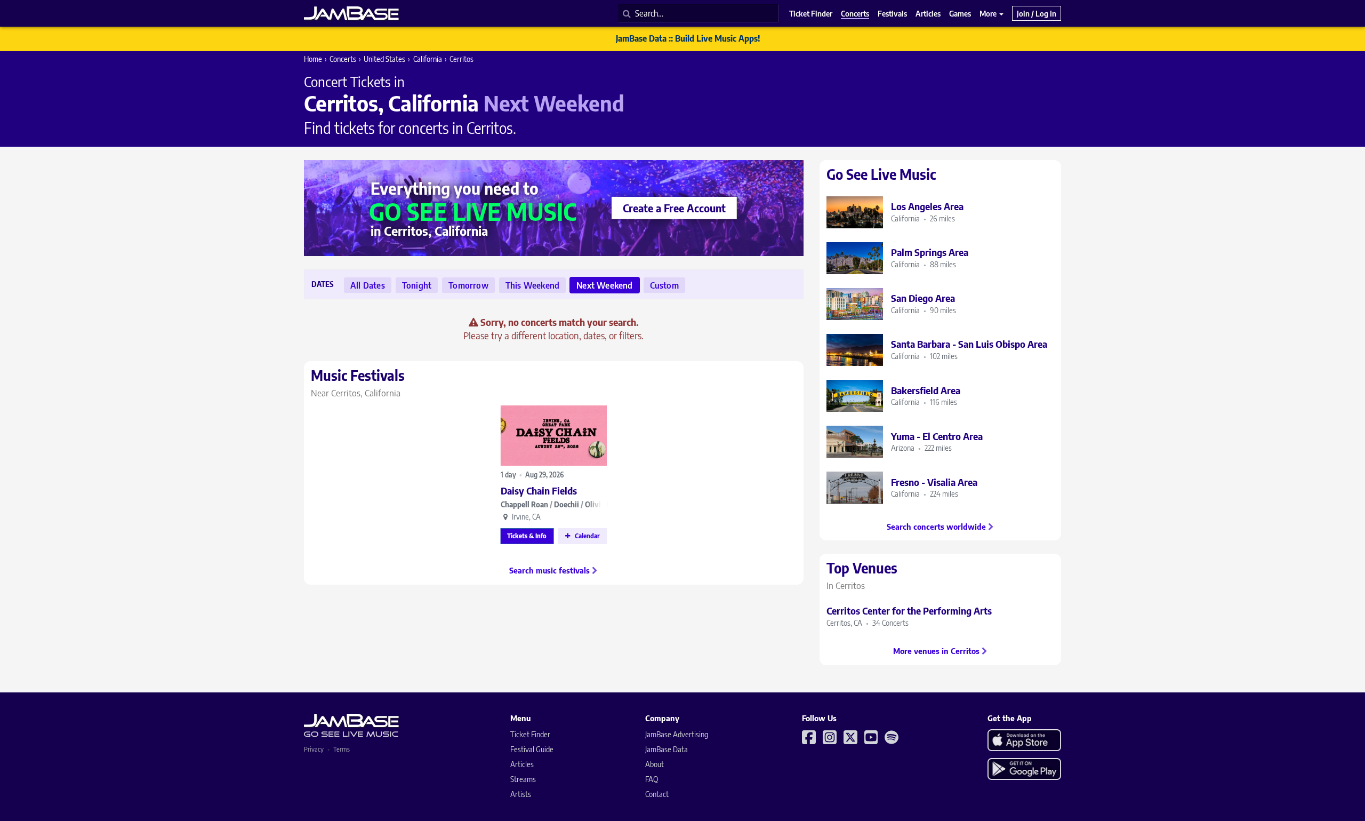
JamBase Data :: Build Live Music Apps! (688, 38)
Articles (522, 764)
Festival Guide (531, 749)
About (654, 764)
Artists (520, 794)
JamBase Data (666, 749)
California (427, 58)
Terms (341, 749)
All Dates (367, 285)
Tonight (416, 285)
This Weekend (532, 285)
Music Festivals (358, 382)
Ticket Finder (530, 734)
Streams (523, 779)
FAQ (651, 779)
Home (313, 58)
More (988, 13)
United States (384, 58)
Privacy (314, 749)
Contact (657, 794)
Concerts (343, 58)
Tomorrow (468, 285)
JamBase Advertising (676, 734)
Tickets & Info (527, 536)
